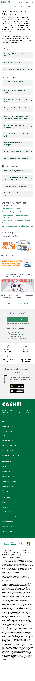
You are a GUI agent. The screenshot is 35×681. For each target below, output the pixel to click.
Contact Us (6, 512)
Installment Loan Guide (10, 455)
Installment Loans (8, 441)
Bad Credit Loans (8, 450)
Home (3, 6)
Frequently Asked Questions (13, 6)
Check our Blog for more (17, 303)
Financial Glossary (8, 476)
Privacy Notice (7, 522)
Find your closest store (18, 339)
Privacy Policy (7, 526)
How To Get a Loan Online (10, 255)
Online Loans (7, 431)
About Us (5, 502)
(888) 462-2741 (7, 580)
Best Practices (24, 410)
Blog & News (7, 471)
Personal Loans (7, 426)
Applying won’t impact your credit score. (17, 323)
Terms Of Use (7, 531)
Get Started (17, 319)
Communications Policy (10, 517)
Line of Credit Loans (9, 445)
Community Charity (9, 481)
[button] (17, 55)
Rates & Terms (7, 486)
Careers (5, 507)
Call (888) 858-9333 (17, 334)
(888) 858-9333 (14, 555)
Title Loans (6, 436)
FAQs (4, 466)
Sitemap (5, 491)
